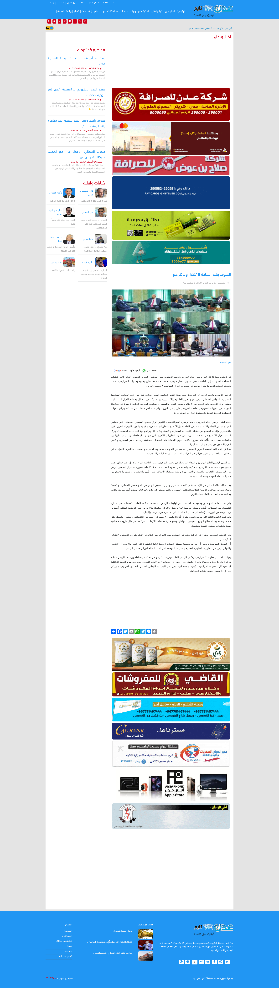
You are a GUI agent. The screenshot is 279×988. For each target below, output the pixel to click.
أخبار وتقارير (157, 11)
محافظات (112, 11)
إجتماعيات (87, 11)
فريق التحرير (71, 3)
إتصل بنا (50, 3)
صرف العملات (108, 3)
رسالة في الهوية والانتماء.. (94, 201)
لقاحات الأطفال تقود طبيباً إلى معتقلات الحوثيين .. (110, 942)
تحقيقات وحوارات (139, 11)
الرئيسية (181, 11)
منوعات (124, 11)
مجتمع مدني (94, 3)
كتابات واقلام (94, 183)
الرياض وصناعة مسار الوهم (62, 201)
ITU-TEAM (51, 978)
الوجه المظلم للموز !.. (123, 931)
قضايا (76, 11)
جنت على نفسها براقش (63, 270)
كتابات (82, 3)
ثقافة (60, 11)
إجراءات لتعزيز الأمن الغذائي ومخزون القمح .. (113, 953)
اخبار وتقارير (67, 936)
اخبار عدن (170, 11)
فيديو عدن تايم (65, 956)
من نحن (60, 3)
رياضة (69, 11)
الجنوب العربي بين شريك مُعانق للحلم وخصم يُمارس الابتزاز (94, 274)
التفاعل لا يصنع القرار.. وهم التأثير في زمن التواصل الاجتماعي (94, 224)
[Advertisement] (171, 62)
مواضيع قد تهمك (91, 50)
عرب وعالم (99, 11)
